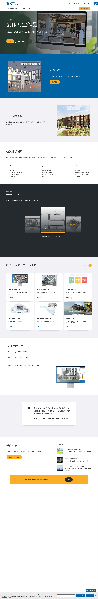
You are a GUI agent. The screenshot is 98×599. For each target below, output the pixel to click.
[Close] (95, 595)
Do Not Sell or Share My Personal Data (66, 595)
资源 (34, 8)
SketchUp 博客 (14, 457)
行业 (29, 8)
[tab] (9, 357)
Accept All (90, 595)
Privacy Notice (7, 597)
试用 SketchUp (23, 41)
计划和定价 (84, 8)
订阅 (10, 41)
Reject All (81, 595)
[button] (75, 3)
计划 (24, 8)
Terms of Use (50, 596)
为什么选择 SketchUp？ (13, 8)
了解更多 (54, 82)
